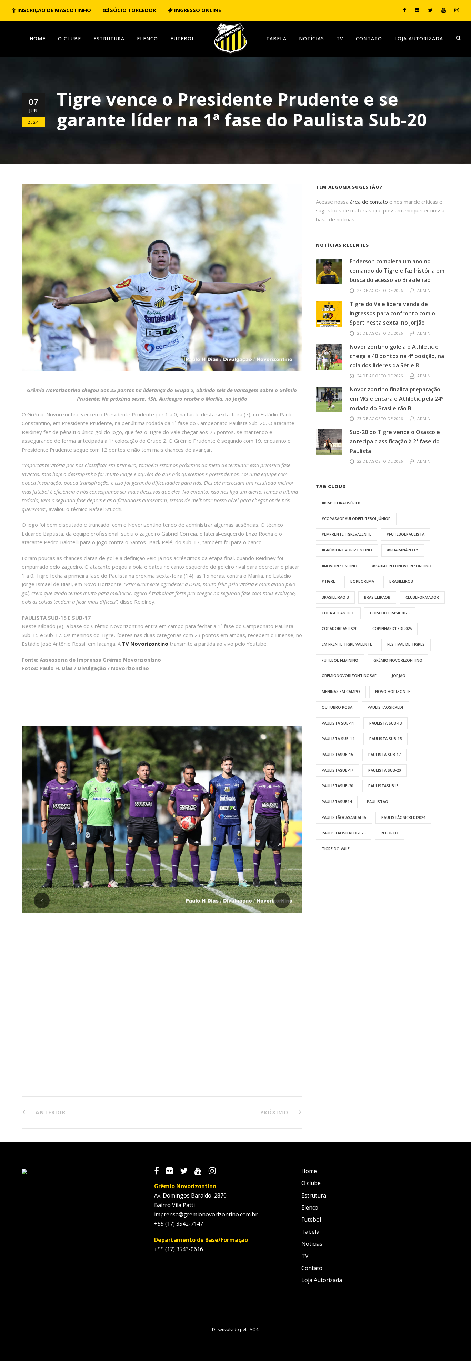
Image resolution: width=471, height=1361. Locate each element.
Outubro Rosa (337, 707)
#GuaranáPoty (402, 549)
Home (38, 38)
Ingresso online (197, 10)
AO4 (254, 1329)
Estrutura (108, 38)
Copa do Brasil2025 (389, 612)
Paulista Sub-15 (385, 738)
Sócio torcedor (132, 10)
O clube (69, 38)
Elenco (147, 38)
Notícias (311, 38)
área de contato (369, 201)
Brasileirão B (335, 597)
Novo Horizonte (392, 691)
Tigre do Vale (336, 848)
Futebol (182, 38)
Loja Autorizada (418, 38)
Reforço (389, 832)
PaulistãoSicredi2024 (403, 817)
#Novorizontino (339, 565)
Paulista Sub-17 (384, 754)
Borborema (362, 581)
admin (424, 290)
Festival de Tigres (406, 644)
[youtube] (443, 10)
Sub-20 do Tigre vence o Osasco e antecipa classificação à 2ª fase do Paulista (395, 441)
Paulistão (377, 801)
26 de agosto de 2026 (380, 290)
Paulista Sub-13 (385, 723)
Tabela (276, 38)
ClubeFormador (422, 597)
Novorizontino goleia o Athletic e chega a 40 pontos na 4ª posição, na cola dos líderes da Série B (397, 356)
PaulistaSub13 (383, 785)
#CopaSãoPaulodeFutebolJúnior (356, 518)
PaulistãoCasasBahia (344, 817)
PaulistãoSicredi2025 (343, 832)
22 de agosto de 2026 (380, 461)
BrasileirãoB (377, 597)
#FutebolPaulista (405, 534)
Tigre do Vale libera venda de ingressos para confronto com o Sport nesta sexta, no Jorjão (392, 313)
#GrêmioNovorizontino (347, 549)
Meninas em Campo (341, 691)
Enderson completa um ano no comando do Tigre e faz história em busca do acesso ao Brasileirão (397, 270)
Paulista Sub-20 (384, 770)
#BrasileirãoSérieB (341, 502)
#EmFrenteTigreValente (346, 534)
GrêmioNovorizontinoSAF (349, 675)
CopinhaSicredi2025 (392, 628)
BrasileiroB (401, 581)
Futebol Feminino (340, 660)
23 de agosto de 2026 (380, 418)
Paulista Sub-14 (338, 738)
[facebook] (404, 10)
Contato (369, 38)
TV (340, 38)
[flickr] (417, 10)
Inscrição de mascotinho (53, 10)
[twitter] (430, 10)
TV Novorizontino (145, 643)
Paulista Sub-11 (338, 723)
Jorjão (398, 675)
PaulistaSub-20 (337, 785)
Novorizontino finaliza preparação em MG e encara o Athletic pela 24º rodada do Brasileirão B (396, 399)
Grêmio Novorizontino (397, 660)
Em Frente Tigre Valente (347, 644)
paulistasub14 (337, 801)
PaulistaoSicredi (385, 707)
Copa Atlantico (338, 612)
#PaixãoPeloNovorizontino (401, 565)
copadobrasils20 (339, 628)
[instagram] (456, 10)
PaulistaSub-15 (337, 754)
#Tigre (328, 581)
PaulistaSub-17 (337, 770)
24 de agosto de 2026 (380, 375)
